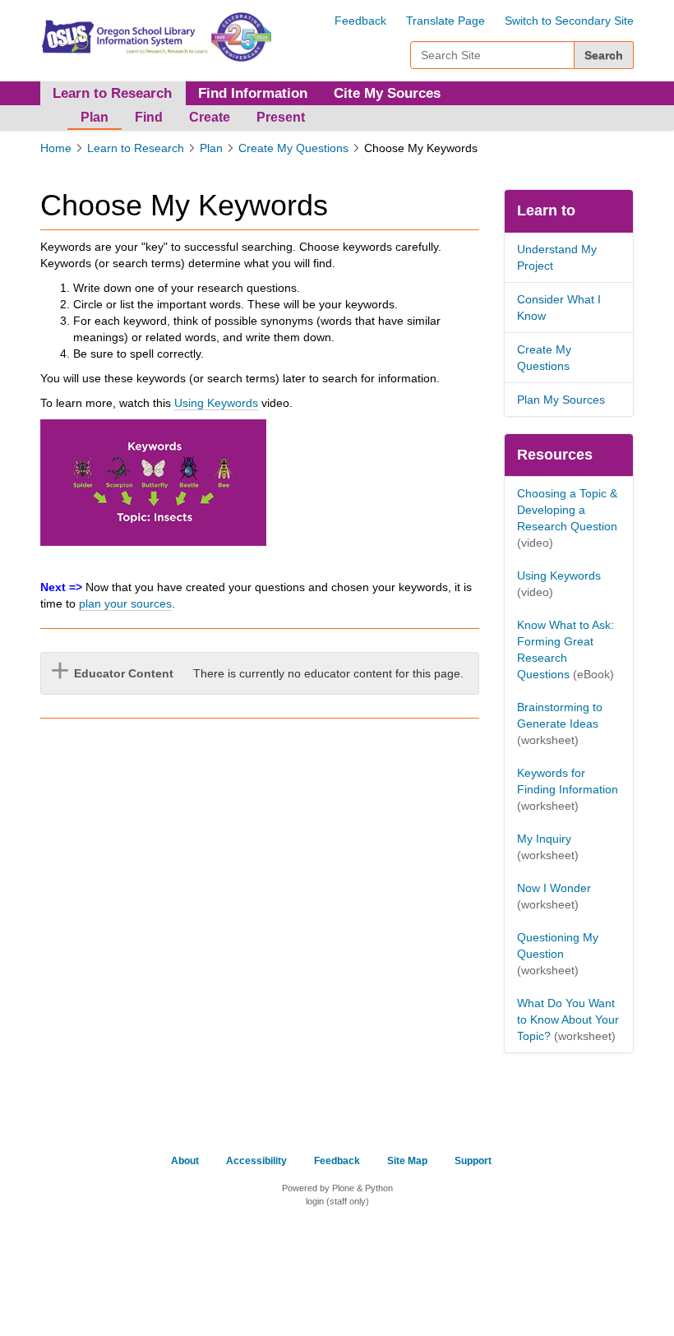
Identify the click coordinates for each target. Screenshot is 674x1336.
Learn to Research (135, 148)
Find (149, 117)
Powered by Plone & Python (337, 1188)
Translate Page (445, 20)
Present (280, 117)
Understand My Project (557, 257)
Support (473, 1161)
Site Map (407, 1161)
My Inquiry (544, 838)
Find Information (252, 93)
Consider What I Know (559, 307)
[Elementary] (124, 35)
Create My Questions (293, 148)
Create (209, 117)
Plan (94, 117)
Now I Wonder (554, 888)
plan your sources (125, 603)
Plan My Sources (561, 399)
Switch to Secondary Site (569, 20)
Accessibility (256, 1161)
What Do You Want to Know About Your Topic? (568, 1019)
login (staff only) (337, 1201)
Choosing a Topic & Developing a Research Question (567, 510)
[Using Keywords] (153, 482)
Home (56, 148)
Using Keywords (216, 402)
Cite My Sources (387, 93)
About (185, 1161)
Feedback (360, 20)
